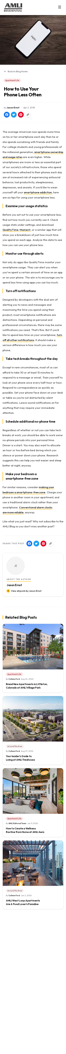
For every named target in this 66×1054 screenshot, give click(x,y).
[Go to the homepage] (13, 7)
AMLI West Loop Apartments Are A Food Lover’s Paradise (23, 902)
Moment (25, 229)
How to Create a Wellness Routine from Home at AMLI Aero (25, 830)
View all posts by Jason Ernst (26, 590)
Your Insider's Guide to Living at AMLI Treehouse (20, 758)
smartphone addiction (38, 192)
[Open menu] (60, 7)
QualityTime (10, 229)
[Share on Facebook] (7, 115)
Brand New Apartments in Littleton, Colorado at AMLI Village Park (26, 685)
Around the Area (14, 746)
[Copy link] (28, 115)
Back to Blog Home (18, 71)
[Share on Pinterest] (21, 115)
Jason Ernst (13, 107)
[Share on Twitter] (14, 115)
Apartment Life (12, 80)
